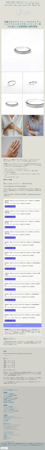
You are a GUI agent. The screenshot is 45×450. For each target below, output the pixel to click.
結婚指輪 (8, 2)
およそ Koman (28, 3)
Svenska (24, 5)
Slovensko (37, 3)
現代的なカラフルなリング (9, 416)
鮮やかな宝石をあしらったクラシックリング (13, 417)
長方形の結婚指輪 (7, 401)
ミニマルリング (7, 419)
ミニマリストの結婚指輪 (9, 393)
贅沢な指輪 (6, 420)
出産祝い (5, 436)
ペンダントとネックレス (34, 2)
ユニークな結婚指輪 (8, 396)
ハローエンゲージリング (9, 412)
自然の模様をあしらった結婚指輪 (11, 398)
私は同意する (4, 448)
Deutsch (10, 5)
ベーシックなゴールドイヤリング (11, 426)
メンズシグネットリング (11, 3)
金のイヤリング (24, 2)
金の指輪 (18, 2)
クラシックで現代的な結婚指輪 (10, 395)
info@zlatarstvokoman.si (9, 355)
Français (15, 5)
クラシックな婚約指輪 (8, 406)
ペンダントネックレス (8, 433)
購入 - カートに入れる (10, 206)
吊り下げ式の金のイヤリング (10, 427)
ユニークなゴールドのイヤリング (11, 429)
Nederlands (34, 5)
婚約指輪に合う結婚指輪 (9, 402)
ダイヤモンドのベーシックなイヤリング (12, 425)
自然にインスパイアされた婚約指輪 (11, 410)
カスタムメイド (20, 3)
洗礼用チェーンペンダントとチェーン (11, 434)
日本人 (39, 5)
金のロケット (6, 439)
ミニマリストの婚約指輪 (9, 409)
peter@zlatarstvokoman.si (33, 194)
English (5, 5)
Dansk (29, 5)
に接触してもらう (34, 332)
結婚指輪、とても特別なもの (10, 399)
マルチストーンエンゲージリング (11, 408)
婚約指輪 (13, 2)
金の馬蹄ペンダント (8, 437)
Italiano (20, 5)
